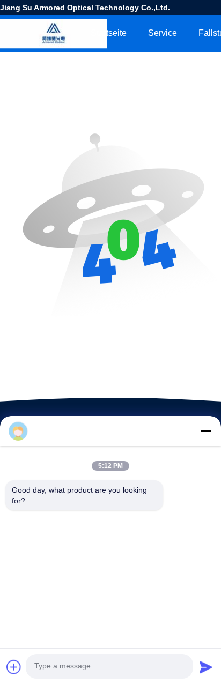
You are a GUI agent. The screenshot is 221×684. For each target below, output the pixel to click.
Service (162, 33)
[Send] (206, 667)
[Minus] (206, 431)
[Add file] (13, 667)
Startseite (109, 33)
